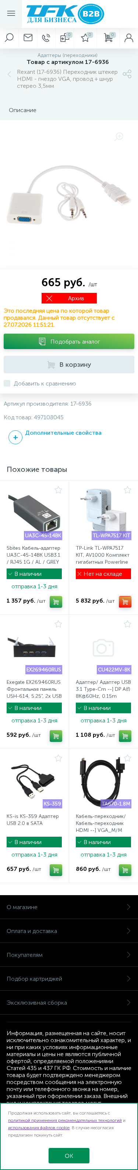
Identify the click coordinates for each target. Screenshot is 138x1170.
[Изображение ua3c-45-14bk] (34, 513)
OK (69, 1155)
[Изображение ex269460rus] (34, 647)
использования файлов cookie (39, 1127)
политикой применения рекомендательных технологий (65, 1120)
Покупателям (25, 954)
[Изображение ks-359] (34, 782)
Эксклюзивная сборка (37, 1002)
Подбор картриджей (34, 978)
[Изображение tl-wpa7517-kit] (104, 513)
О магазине (22, 907)
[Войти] (129, 38)
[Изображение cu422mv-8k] (104, 647)
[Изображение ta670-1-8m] (104, 782)
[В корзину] (56, 602)
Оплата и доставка (32, 930)
